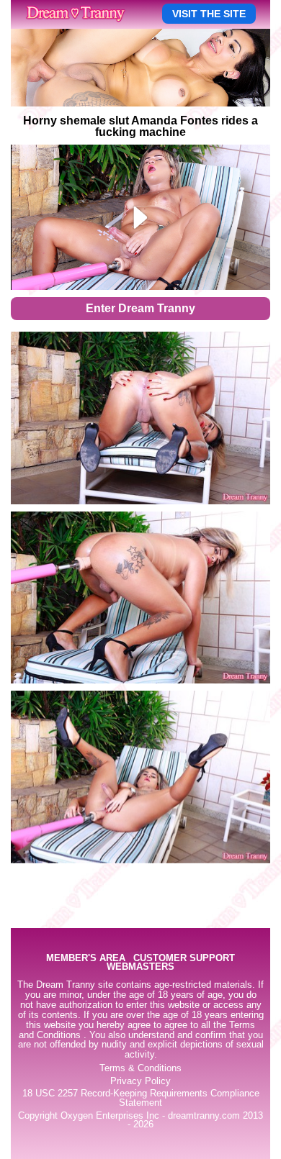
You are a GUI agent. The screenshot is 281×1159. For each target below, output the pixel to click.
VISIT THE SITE (209, 13)
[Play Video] (141, 217)
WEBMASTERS (140, 967)
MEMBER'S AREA (85, 958)
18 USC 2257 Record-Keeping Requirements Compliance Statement (140, 1098)
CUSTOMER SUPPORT (184, 958)
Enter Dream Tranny (140, 308)
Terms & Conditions (140, 1068)
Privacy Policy (140, 1081)
